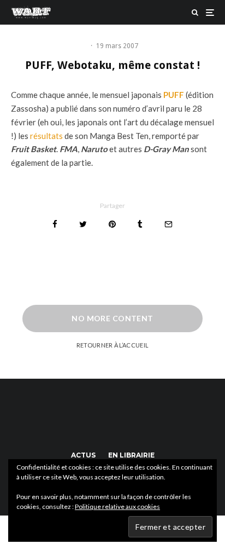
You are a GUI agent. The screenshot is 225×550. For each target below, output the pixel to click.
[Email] (168, 224)
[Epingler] (112, 224)
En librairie (131, 455)
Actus (83, 455)
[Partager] (54, 224)
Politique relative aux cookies (117, 506)
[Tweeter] (83, 224)
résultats (46, 136)
